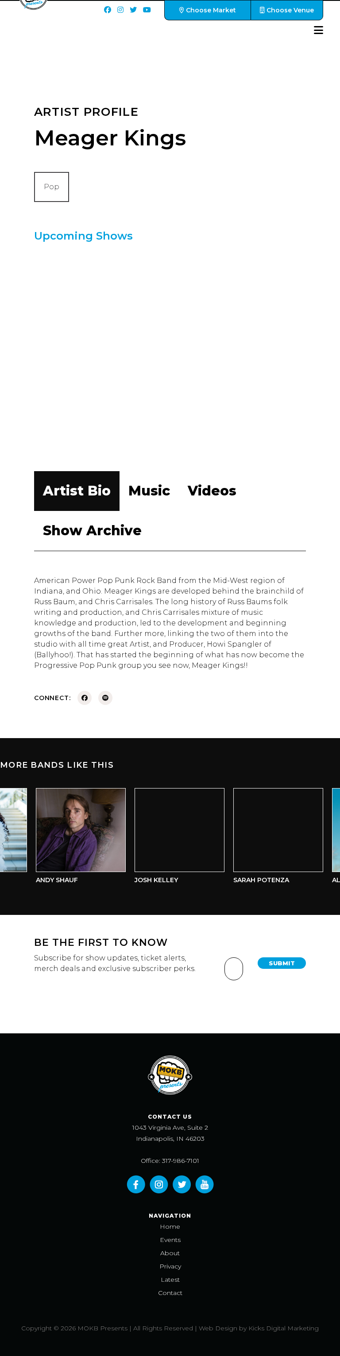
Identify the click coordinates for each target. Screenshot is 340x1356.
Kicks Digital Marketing (283, 1328)
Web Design (218, 1328)
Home (170, 1226)
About (170, 1253)
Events (170, 1240)
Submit (282, 963)
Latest (170, 1280)
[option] (75, 838)
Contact (170, 1293)
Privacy (170, 1266)
